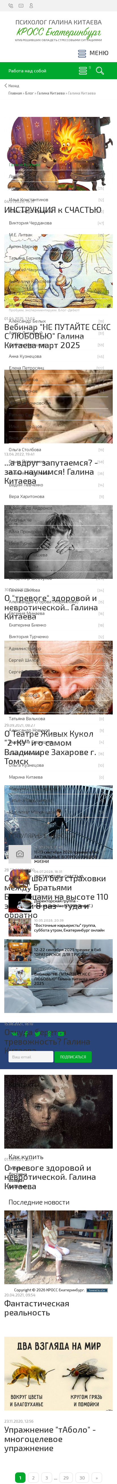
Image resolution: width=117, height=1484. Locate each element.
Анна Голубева (23, 566)
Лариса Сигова (24, 176)
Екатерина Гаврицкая (30, 741)
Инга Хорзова (23, 694)
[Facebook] (26, 1034)
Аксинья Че (20, 519)
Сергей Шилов (24, 660)
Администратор (25, 648)
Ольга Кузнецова (26, 765)
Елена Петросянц (26, 367)
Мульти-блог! (23, 304)
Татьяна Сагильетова (30, 800)
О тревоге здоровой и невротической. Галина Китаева (50, 1177)
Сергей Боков (23, 671)
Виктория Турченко (29, 636)
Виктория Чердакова (30, 222)
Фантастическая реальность (36, 1307)
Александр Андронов (31, 507)
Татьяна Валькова (27, 718)
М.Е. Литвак (20, 234)
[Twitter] (37, 1034)
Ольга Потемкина (27, 461)
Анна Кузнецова (25, 356)
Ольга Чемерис (24, 293)
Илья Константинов (28, 199)
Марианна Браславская (33, 788)
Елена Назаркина (26, 706)
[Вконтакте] (14, 1034)
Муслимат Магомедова (33, 811)
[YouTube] (61, 1034)
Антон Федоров (25, 187)
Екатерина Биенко (27, 624)
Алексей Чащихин (27, 269)
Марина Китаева (26, 776)
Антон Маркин (23, 246)
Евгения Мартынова (29, 473)
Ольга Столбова (25, 449)
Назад (14, 85)
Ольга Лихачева (25, 753)
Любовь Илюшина (27, 344)
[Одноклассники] (49, 1034)
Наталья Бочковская (30, 402)
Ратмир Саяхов (24, 414)
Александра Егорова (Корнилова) (43, 601)
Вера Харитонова (26, 496)
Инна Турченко (24, 543)
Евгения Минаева (27, 613)
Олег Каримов (23, 379)
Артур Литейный (26, 332)
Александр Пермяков (31, 211)
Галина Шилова (24, 589)
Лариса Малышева (28, 554)
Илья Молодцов (25, 426)
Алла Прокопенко (27, 531)
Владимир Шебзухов (30, 578)
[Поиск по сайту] (99, 70)
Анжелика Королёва (30, 281)
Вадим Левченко (26, 484)
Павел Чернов (23, 391)
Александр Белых (27, 320)
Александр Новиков (29, 730)
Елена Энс (19, 683)
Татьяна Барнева (26, 257)
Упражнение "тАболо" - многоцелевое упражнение (50, 1438)
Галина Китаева (25, 164)
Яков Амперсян (24, 437)
